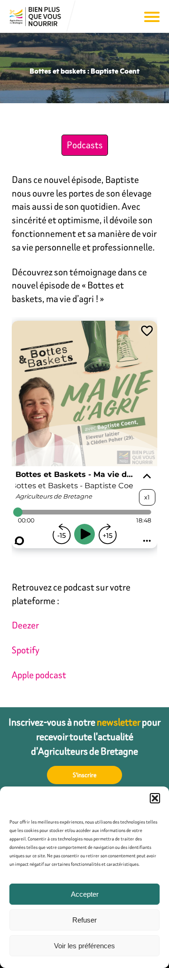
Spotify (25, 650)
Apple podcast (39, 674)
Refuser (84, 920)
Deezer (25, 625)
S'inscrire (85, 775)
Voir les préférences (84, 946)
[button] (155, 798)
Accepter (85, 894)
